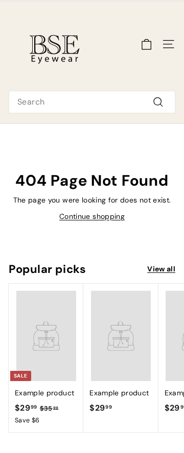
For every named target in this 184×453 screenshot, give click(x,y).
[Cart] (146, 44)
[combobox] (92, 102)
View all (161, 268)
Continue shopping (92, 216)
